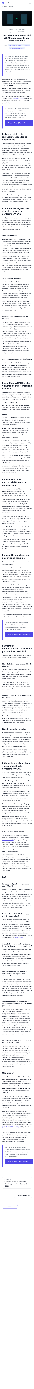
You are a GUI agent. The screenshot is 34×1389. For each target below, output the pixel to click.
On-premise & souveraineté (17, 48)
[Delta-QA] (6, 3)
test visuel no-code (8, 840)
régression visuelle (18, 98)
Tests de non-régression (15, 45)
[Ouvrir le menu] (30, 3)
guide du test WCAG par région (11, 1126)
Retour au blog (8, 6)
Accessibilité (26, 45)
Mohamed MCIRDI (18, 32)
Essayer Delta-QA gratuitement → (19, 123)
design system (19, 937)
